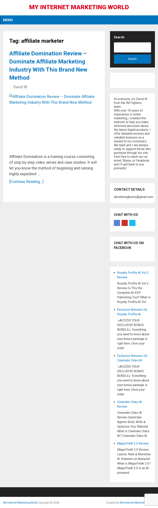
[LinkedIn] (132, 223)
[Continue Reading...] (26, 181)
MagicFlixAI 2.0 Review (133, 443)
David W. (20, 87)
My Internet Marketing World (79, 7)
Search (119, 37)
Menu (8, 20)
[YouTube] (125, 223)
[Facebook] (117, 223)
